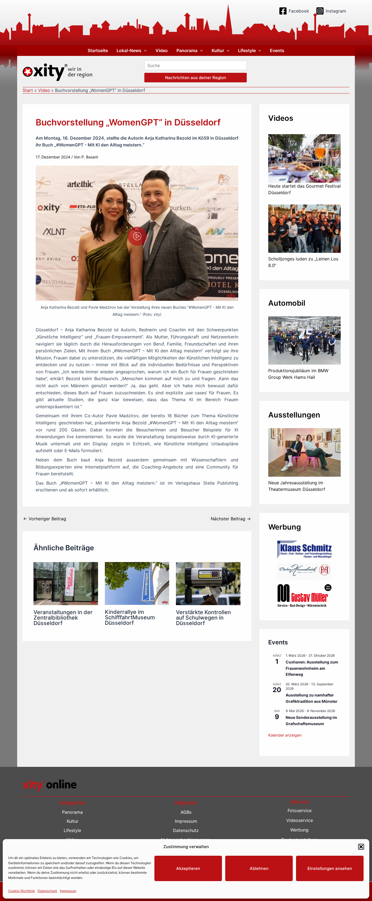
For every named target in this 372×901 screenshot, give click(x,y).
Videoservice (299, 820)
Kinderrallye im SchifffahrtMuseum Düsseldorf (130, 617)
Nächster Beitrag (231, 518)
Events (277, 50)
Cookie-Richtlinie (21, 890)
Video (161, 50)
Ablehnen (259, 868)
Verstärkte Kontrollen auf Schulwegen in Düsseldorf (203, 617)
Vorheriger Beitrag (44, 518)
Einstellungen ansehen (329, 868)
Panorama (186, 50)
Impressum (68, 890)
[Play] (137, 236)
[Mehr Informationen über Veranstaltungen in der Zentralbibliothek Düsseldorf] (65, 583)
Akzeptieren (188, 868)
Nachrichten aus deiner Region (195, 77)
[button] (361, 846)
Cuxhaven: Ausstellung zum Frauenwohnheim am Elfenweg (312, 668)
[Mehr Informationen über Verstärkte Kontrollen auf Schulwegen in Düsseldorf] (208, 583)
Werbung (299, 830)
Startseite (98, 50)
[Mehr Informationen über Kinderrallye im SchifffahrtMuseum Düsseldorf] (137, 583)
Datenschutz (47, 890)
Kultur (218, 50)
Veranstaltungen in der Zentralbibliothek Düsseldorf (63, 617)
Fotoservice (300, 810)
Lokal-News (129, 50)
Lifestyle (247, 50)
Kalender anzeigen (284, 735)
